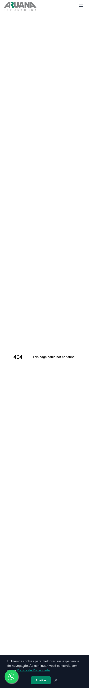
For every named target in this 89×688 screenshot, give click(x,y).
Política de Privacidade (33, 670)
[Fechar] (56, 680)
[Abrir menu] (80, 6)
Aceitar (40, 680)
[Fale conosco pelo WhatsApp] (11, 676)
